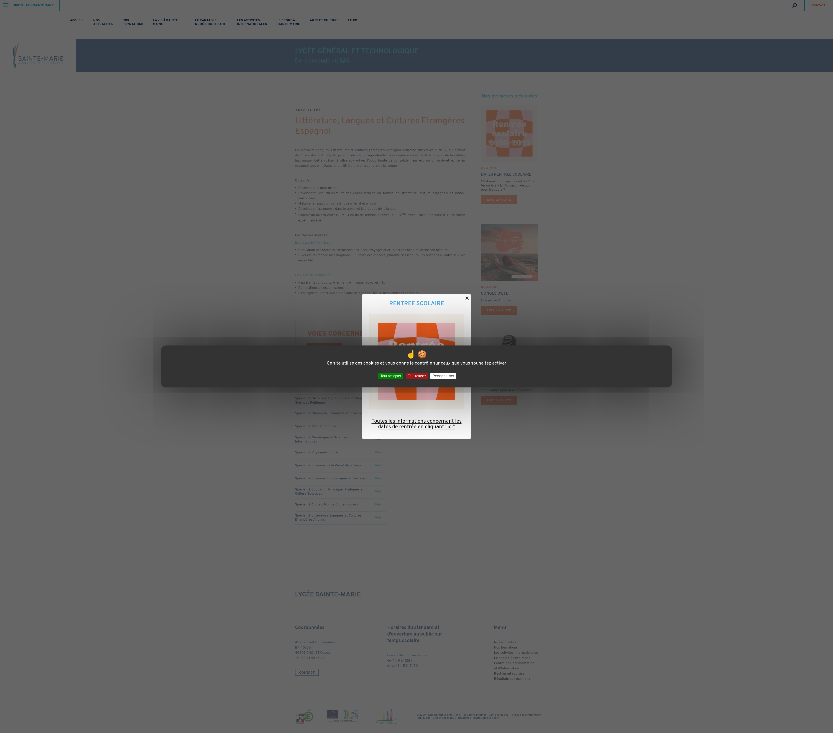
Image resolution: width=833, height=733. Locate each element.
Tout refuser (417, 376)
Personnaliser (443, 376)
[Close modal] (467, 297)
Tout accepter (390, 376)
